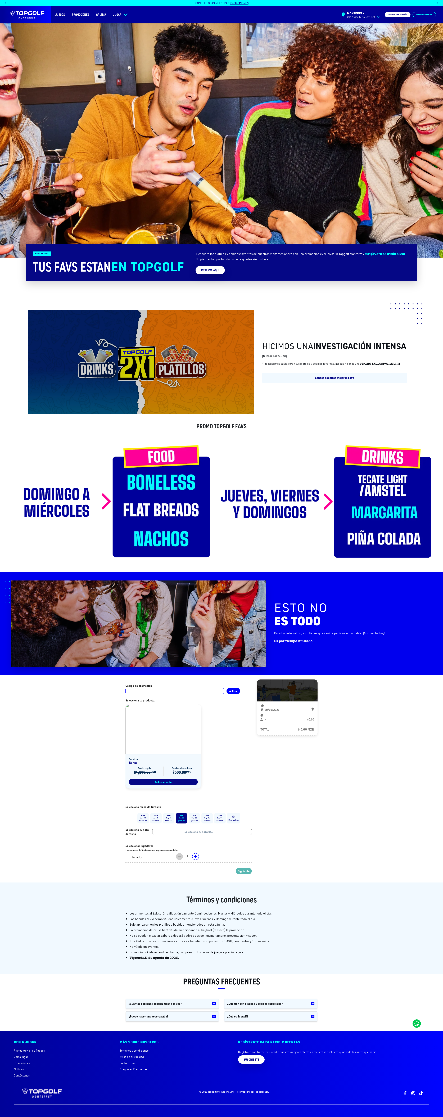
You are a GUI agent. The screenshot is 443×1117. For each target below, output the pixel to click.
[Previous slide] (5, 3)
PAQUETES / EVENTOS (424, 14)
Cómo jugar (21, 1056)
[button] (143, 818)
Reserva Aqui (210, 270)
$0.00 (310, 719)
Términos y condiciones (134, 1050)
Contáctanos (22, 1075)
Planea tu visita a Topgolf (29, 1050)
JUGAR (117, 14)
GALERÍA (101, 14)
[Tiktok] (421, 1093)
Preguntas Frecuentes (133, 1069)
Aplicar (233, 691)
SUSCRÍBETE (251, 1059)
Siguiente (244, 871)
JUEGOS (60, 14)
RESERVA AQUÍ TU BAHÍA (397, 14)
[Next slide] (437, 3)
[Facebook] (405, 1093)
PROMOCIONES (80, 14)
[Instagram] (413, 1093)
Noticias (19, 1069)
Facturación (127, 1063)
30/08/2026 (272, 709)
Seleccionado (163, 781)
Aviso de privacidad (132, 1056)
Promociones (22, 1063)
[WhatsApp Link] (416, 1023)
